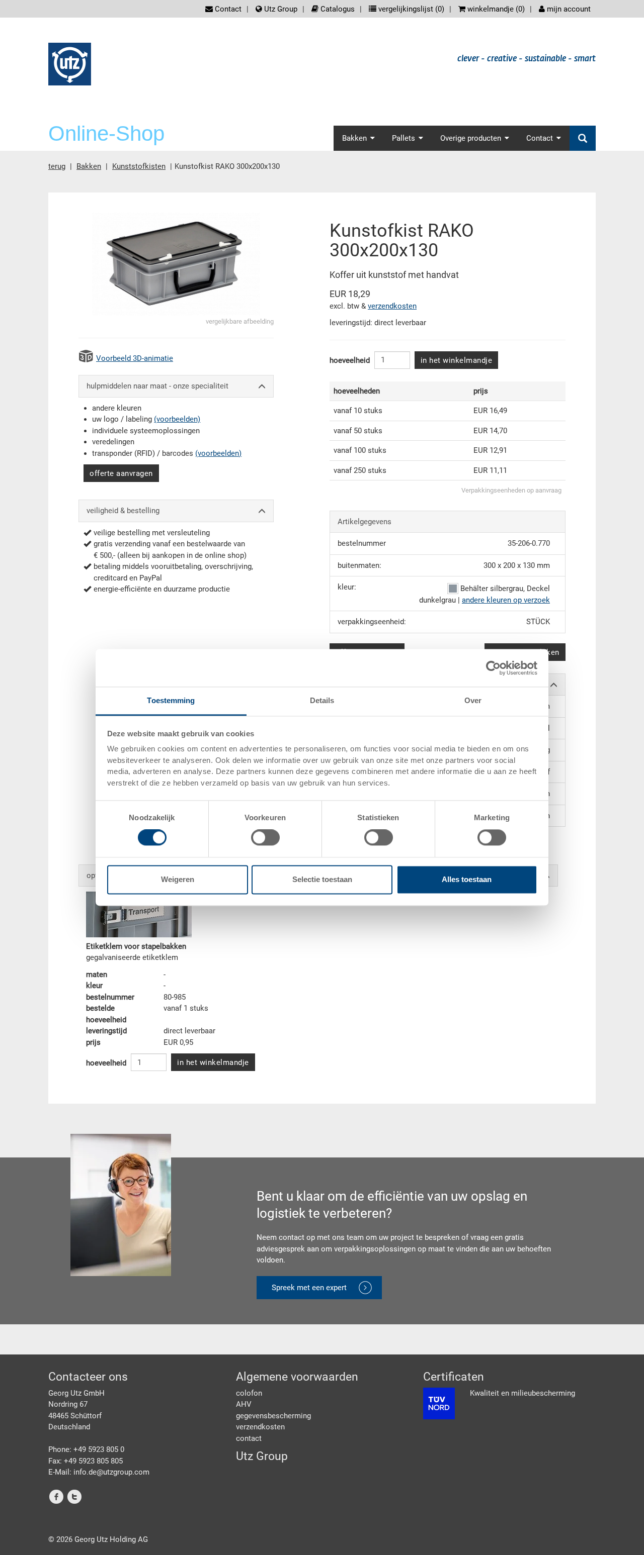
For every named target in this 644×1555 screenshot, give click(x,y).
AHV (244, 1404)
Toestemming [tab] (171, 700)
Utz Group (279, 9)
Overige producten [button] (470, 138)
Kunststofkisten (139, 166)
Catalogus (336, 9)
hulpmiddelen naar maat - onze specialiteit (157, 386)
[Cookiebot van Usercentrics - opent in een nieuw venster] (493, 667)
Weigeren (177, 879)
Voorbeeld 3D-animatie (134, 358)
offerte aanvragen (121, 473)
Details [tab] (322, 700)
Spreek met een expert (309, 1287)
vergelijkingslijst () (410, 9)
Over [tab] (472, 700)
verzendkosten (392, 306)
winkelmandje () (495, 9)
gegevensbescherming (273, 1415)
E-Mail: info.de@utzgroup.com (98, 1472)
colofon (249, 1393)
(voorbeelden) (177, 419)
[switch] (265, 838)
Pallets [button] (403, 138)
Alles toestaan (467, 879)
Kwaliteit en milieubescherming (522, 1393)
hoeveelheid (350, 360)
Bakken (88, 166)
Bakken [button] (354, 138)
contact (249, 1438)
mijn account (568, 9)
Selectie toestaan (322, 879)
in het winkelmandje (457, 360)
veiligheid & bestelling (123, 510)
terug (56, 166)
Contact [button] (539, 138)
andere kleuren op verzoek (506, 600)
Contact (227, 9)
